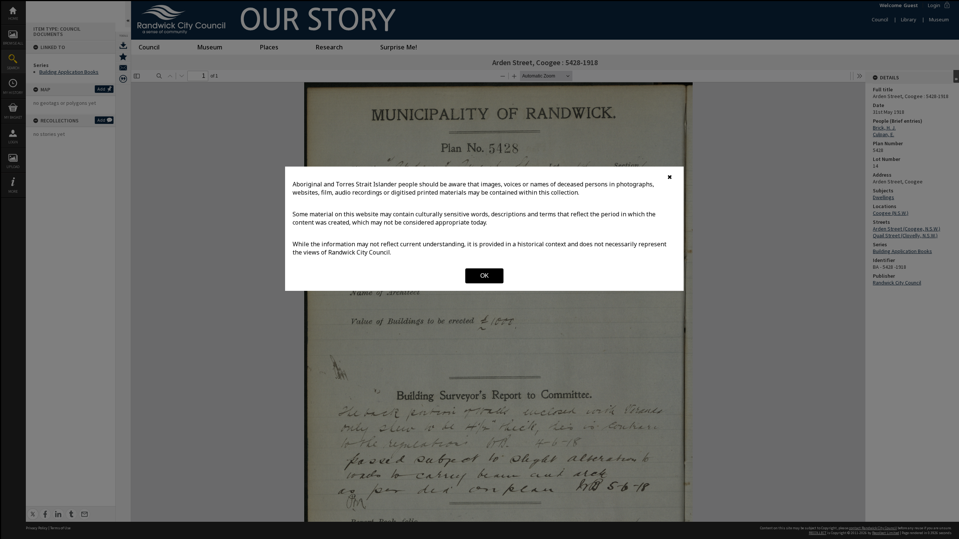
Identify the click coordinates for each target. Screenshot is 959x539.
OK (484, 275)
